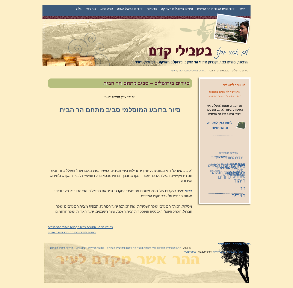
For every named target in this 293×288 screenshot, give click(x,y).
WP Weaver (219, 251)
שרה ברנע (106, 9)
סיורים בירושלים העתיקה (177, 9)
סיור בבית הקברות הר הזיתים (215, 9)
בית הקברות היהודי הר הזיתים (237, 181)
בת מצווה (235, 158)
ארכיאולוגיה (228, 169)
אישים (222, 157)
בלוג (79, 9)
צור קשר (91, 9)
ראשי (242, 9)
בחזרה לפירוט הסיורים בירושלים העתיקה (72, 232)
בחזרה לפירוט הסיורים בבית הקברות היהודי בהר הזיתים (80, 227)
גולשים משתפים (229, 153)
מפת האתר (224, 244)
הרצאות (152, 9)
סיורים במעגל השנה (129, 9)
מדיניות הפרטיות (242, 244)
